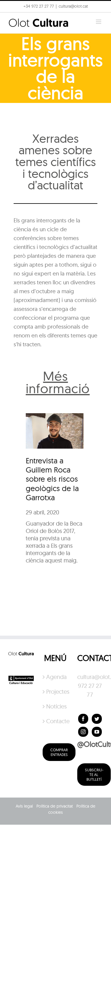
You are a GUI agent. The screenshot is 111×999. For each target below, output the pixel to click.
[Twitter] (97, 719)
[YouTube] (97, 732)
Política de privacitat (54, 806)
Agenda (55, 676)
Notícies (55, 706)
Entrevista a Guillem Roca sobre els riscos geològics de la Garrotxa (52, 479)
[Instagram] (83, 732)
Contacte (55, 721)
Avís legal (24, 806)
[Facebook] (83, 719)
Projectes (55, 691)
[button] (13, 19)
